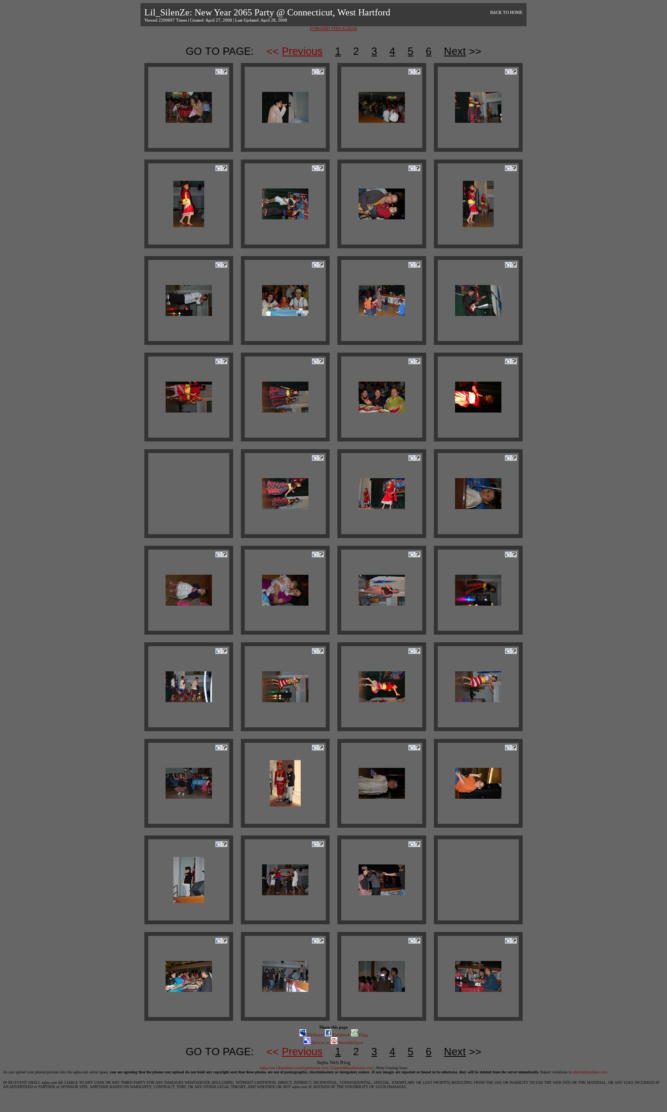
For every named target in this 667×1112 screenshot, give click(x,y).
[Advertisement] (188, 493)
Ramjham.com (289, 1068)
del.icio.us (320, 1042)
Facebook (341, 1034)
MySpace (315, 1034)
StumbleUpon (350, 1042)
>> (462, 51)
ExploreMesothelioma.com (352, 1068)
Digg (363, 1034)
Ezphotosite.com (315, 1068)
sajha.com (267, 1068)
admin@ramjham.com (590, 1072)
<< (294, 51)
